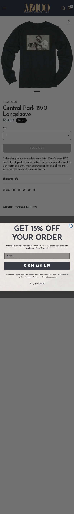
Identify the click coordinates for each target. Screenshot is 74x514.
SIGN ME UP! (37, 266)
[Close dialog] (71, 226)
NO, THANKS (37, 284)
